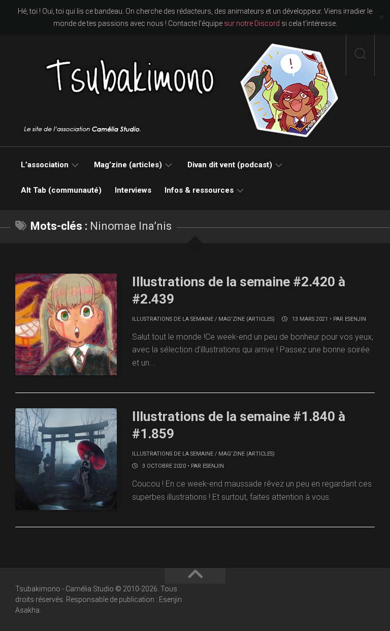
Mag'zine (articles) (246, 319)
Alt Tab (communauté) (61, 190)
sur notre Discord (252, 23)
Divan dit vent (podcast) (229, 164)
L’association (45, 164)
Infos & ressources (199, 190)
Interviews (133, 190)
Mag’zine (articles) (128, 164)
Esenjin (355, 319)
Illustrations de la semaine (172, 319)
